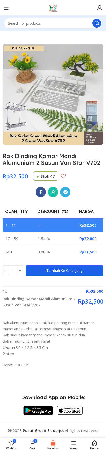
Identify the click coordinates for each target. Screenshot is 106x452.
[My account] (99, 8)
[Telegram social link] (65, 192)
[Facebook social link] (41, 192)
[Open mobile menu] (6, 8)
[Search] (96, 23)
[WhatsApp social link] (53, 192)
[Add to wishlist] (63, 175)
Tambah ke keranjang (64, 270)
